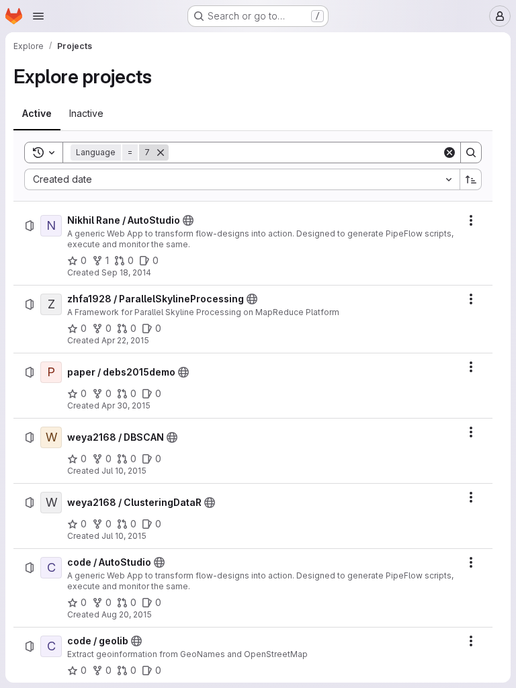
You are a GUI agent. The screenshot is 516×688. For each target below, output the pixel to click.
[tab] (36, 113)
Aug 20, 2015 (126, 614)
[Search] (471, 152)
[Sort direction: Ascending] (471, 179)
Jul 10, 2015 (123, 471)
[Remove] (161, 152)
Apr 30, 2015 (125, 405)
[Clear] (449, 152)
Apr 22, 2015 (125, 340)
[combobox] (242, 179)
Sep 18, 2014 (126, 272)
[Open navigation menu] (38, 16)
